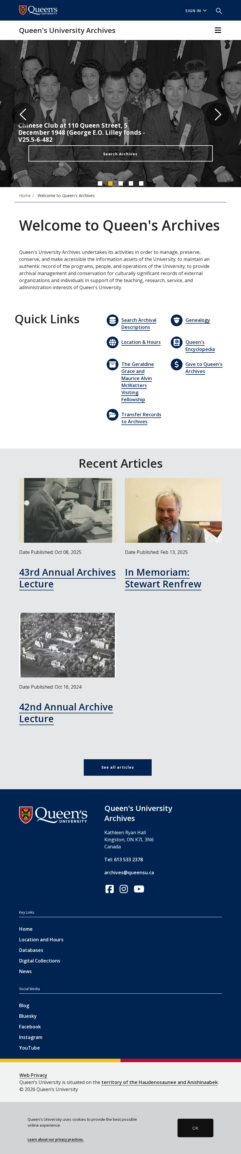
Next (217, 114)
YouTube (29, 1048)
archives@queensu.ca (129, 872)
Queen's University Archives (67, 30)
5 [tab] (141, 183)
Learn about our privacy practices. (56, 1139)
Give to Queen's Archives (203, 367)
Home (26, 929)
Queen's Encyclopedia (200, 345)
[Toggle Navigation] (218, 30)
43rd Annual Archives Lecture (67, 578)
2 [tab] (110, 183)
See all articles (117, 767)
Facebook (30, 1026)
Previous (23, 114)
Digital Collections (39, 960)
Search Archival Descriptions (138, 323)
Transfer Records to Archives (141, 418)
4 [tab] (130, 183)
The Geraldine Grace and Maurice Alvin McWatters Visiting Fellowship (137, 382)
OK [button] (195, 1128)
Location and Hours (41, 939)
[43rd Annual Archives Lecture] (67, 510)
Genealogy (197, 320)
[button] (216, 10)
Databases (31, 950)
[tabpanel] (120, 114)
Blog (24, 1005)
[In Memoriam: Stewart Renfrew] (173, 510)
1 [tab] (99, 183)
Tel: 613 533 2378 (123, 859)
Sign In (193, 10)
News (25, 971)
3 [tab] (120, 183)
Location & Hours (141, 342)
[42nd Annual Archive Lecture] (67, 645)
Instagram (30, 1037)
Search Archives (120, 153)
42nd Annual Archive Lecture (66, 712)
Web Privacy (33, 1075)
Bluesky (28, 1016)
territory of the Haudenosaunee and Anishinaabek (159, 1082)
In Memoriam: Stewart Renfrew (163, 578)
